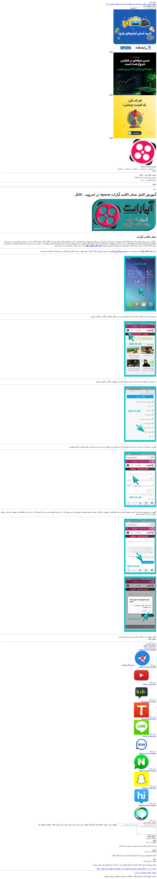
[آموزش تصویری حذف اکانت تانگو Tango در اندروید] (141, 717)
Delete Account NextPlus (147, 753)
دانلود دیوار (109, 869)
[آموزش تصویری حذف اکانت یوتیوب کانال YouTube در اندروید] (141, 682)
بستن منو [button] (153, 2)
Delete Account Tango (148, 701)
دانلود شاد (117, 869)
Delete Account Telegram (147, 650)
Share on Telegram (149, 646)
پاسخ (154, 840)
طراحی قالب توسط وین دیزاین (145, 872)
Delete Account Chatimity (147, 805)
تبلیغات (116, 4)
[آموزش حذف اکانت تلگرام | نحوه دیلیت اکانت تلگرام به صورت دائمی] (142, 665)
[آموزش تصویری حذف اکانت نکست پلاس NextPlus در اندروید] (141, 769)
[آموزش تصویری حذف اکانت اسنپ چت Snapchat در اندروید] (141, 786)
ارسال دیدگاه (151, 836)
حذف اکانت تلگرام (127, 665)
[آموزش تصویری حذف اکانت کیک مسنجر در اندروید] (141, 699)
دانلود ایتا (133, 869)
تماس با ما (110, 4)
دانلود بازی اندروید (125, 4)
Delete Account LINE (148, 719)
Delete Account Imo (149, 736)
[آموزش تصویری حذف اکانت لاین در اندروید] (141, 734)
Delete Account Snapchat (147, 771)
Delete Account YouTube (147, 667)
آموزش (30, 243)
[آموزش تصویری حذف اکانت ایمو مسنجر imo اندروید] (141, 751)
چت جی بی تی (151, 869)
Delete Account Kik (149, 684)
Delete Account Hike (149, 788)
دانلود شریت (125, 869)
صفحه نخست (151, 4)
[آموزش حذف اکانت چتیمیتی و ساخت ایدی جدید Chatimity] (141, 820)
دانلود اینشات (141, 869)
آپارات (153, 241)
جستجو (133, 8)
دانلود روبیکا (101, 869)
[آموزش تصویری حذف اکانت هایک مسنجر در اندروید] (141, 803)
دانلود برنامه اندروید (139, 4)
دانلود (111, 51)
